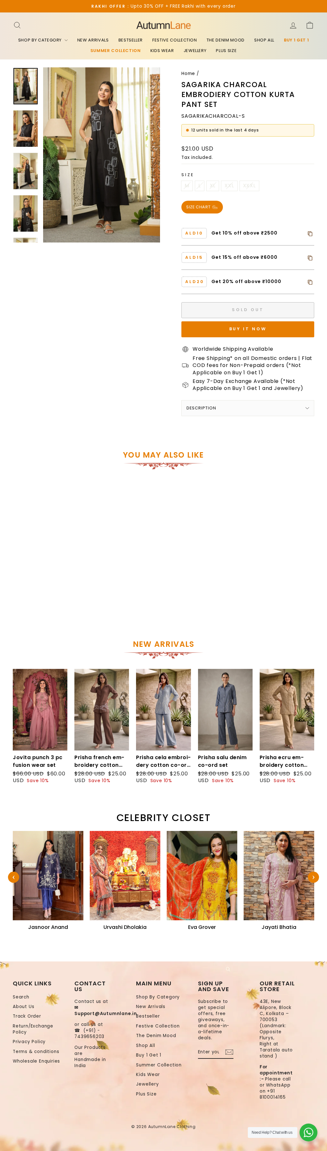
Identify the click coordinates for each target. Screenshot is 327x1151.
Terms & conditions (36, 1052)
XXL (229, 185)
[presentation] (13, 877)
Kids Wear (162, 51)
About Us (23, 1007)
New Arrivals (93, 40)
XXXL (249, 185)
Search (21, 997)
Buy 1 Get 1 (296, 40)
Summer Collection (115, 51)
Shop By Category (40, 40)
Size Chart (199, 207)
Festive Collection (174, 40)
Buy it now (248, 329)
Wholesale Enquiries (36, 1061)
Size (187, 174)
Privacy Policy (29, 1042)
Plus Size (226, 51)
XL (213, 185)
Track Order (27, 1016)
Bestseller (130, 40)
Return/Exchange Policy (33, 1029)
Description (201, 408)
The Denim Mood (226, 40)
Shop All (264, 40)
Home (188, 74)
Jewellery (195, 51)
